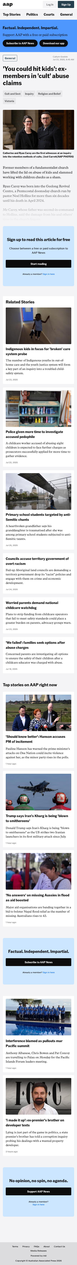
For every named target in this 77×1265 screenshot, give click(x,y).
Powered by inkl (39, 1256)
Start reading (39, 264)
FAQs (36, 1246)
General (66, 14)
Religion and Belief (49, 93)
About (47, 1246)
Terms (15, 1246)
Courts (49, 14)
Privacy (26, 1246)
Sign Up (66, 4)
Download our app (53, 43)
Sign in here (49, 274)
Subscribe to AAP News (20, 43)
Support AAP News (38, 1191)
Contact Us (59, 1246)
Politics (32, 14)
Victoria (9, 101)
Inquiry (29, 93)
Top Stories (12, 14)
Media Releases (38, 1251)
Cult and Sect (13, 93)
